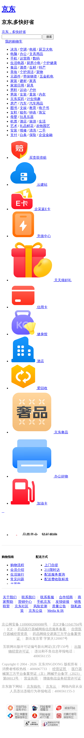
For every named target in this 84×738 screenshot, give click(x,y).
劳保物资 (30, 76)
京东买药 (17, 99)
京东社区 (21, 606)
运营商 (25, 58)
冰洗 (13, 49)
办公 (23, 54)
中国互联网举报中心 (18, 715)
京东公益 (35, 610)
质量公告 (59, 606)
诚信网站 (66, 708)
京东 (9, 9)
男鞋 (13, 90)
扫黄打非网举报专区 (66, 715)
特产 (42, 67)
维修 (23, 130)
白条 (23, 135)
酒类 (23, 67)
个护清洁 (27, 72)
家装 (13, 81)
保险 (32, 135)
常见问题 (17, 579)
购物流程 (17, 565)
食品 (13, 67)
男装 (13, 94)
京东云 (51, 686)
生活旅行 (17, 574)
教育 (32, 108)
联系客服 (47, 597)
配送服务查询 (54, 574)
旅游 (32, 121)
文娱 (23, 108)
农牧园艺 (43, 126)
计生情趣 (33, 99)
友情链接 (62, 601)
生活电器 (17, 63)
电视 (32, 49)
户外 (32, 90)
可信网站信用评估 (18, 708)
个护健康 (50, 63)
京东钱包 (34, 686)
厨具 (30, 85)
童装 (32, 94)
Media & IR (55, 610)
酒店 (23, 121)
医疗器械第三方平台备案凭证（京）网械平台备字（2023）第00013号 (42, 673)
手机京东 (44, 601)
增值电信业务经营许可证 (62, 678)
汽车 (23, 103)
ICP (10, 629)
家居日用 (17, 85)
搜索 (48, 36)
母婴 (13, 117)
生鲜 (32, 67)
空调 (23, 49)
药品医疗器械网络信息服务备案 (42, 629)
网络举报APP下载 (42, 715)
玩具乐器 (27, 117)
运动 (23, 90)
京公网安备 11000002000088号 (25, 624)
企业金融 (46, 135)
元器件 (15, 76)
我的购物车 (13, 41)
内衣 (42, 94)
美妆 (13, 72)
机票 (13, 121)
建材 (23, 81)
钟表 (32, 112)
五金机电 (46, 76)
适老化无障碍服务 (31, 723)
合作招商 (66, 597)
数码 (36, 58)
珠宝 (42, 112)
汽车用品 (36, 103)
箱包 (23, 112)
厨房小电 (33, 63)
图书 (13, 108)
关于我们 (10, 597)
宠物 (39, 72)
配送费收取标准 (56, 579)
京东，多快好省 (14, 32)
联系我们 (28, 597)
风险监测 (40, 606)
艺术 (13, 126)
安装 (13, 130)
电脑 (13, 54)
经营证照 (59, 669)
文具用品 (36, 54)
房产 (13, 103)
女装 (23, 94)
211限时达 (52, 570)
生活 (42, 121)
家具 (32, 81)
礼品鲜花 (27, 126)
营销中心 (25, 601)
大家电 (15, 584)
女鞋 (13, 112)
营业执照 (31, 678)
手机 (13, 58)
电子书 (44, 108)
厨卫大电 (46, 49)
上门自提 (51, 565)
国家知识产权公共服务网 (50, 723)
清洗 (32, 130)
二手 (42, 130)
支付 (13, 135)
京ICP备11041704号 (67, 624)
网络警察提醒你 (42, 708)
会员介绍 (17, 570)
